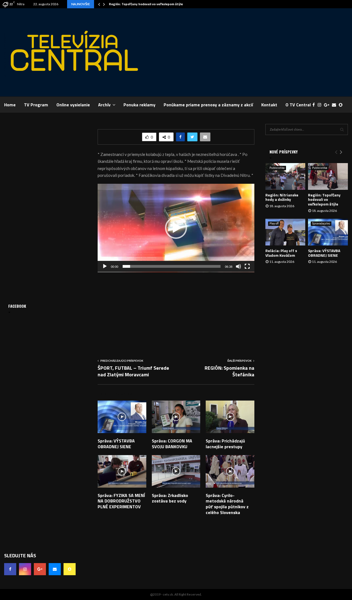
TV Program (36, 104)
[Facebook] (315, 105)
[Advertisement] (248, 52)
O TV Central (298, 104)
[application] (176, 228)
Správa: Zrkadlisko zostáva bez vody (170, 498)
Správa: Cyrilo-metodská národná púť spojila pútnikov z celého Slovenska (227, 504)
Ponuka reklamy (139, 104)
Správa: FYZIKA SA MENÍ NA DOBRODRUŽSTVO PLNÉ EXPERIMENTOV (121, 501)
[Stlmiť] (238, 266)
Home (10, 104)
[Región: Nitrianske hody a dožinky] (285, 176)
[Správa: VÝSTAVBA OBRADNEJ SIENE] (328, 232)
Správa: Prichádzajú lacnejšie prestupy (225, 443)
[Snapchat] (342, 105)
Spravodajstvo (321, 223)
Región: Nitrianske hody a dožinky (281, 197)
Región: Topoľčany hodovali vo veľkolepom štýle (146, 4)
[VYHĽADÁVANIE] (342, 129)
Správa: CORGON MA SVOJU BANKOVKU (172, 443)
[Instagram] (321, 105)
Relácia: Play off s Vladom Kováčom (281, 253)
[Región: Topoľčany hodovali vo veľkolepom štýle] (328, 176)
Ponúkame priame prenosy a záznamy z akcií (208, 104)
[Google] (328, 105)
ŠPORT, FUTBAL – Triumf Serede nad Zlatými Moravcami (133, 371)
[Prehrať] (105, 266)
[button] (176, 228)
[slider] (172, 266)
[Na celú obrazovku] (247, 266)
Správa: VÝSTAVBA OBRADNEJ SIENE (116, 443)
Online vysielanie (73, 104)
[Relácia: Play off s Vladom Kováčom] (285, 232)
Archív (104, 104)
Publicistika (277, 167)
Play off (274, 223)
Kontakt (269, 104)
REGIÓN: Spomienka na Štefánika (229, 371)
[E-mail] (335, 105)
